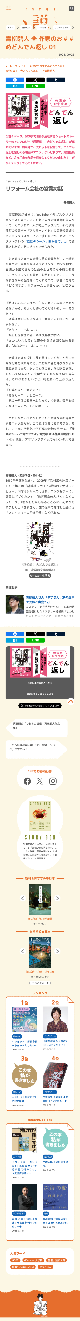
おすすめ (17, 1156)
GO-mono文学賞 (33, 1260)
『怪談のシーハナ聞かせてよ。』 (46, 241)
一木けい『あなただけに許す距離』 (25, 1099)
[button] (23, 898)
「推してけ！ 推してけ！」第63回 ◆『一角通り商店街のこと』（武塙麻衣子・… (25, 1167)
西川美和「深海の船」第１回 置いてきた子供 (55, 1220)
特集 (46, 1213)
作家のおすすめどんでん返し (48, 66)
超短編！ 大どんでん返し (22, 71)
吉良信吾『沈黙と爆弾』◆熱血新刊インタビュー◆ (25, 1222)
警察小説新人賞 (56, 1260)
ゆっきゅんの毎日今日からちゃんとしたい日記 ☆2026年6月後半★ (25, 1043)
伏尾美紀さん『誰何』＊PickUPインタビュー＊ (55, 1043)
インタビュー (50, 1036)
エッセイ (42, 27)
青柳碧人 (49, 71)
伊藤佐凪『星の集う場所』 (55, 1163)
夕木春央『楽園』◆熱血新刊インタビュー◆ (55, 1099)
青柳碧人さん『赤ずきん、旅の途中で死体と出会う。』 (50, 599)
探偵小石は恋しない (23, 1267)
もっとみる (38, 983)
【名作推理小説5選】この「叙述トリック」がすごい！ (32, 747)
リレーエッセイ (62, 27)
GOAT (15, 1260)
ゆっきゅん (45, 1267)
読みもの (26, 27)
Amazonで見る (40, 575)
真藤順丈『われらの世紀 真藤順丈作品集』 (36, 725)
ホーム (10, 27)
